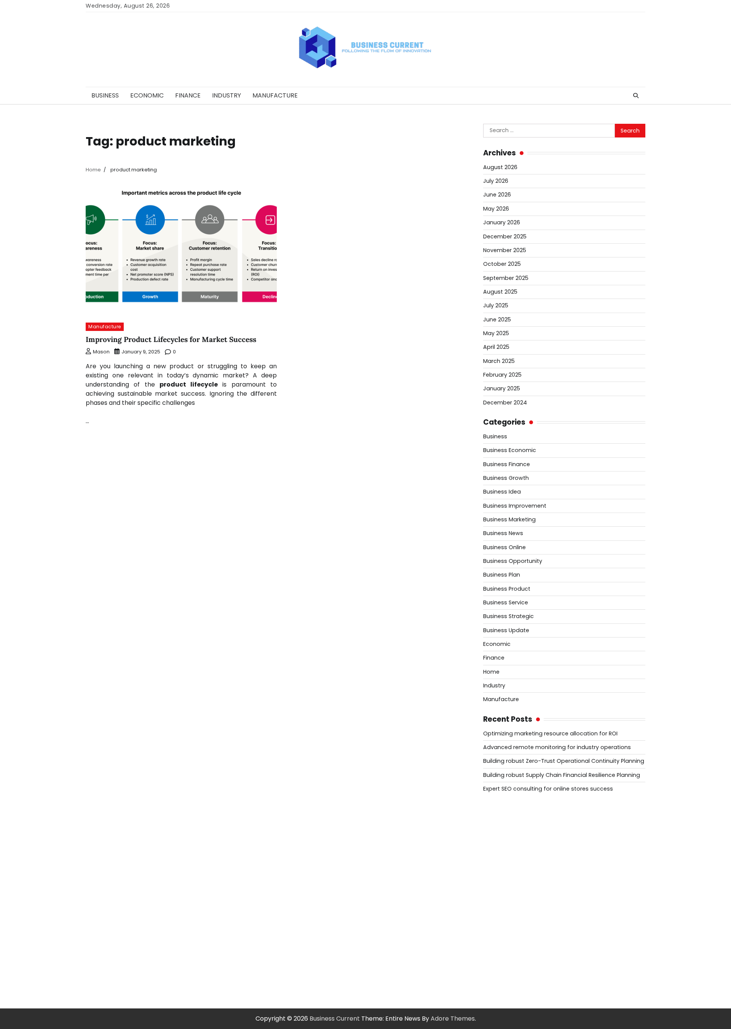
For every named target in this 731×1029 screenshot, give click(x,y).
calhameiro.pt (504, 927)
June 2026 (497, 194)
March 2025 (499, 361)
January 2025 (501, 388)
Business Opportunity (512, 561)
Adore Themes (453, 1018)
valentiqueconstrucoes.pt (521, 964)
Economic (147, 95)
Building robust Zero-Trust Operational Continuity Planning (563, 761)
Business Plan (501, 574)
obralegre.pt (502, 955)
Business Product (506, 589)
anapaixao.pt (502, 836)
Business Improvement (514, 506)
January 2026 (501, 222)
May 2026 (496, 209)
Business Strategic (508, 616)
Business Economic (509, 450)
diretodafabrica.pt (510, 900)
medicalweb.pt (505, 854)
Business (105, 95)
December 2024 (505, 402)
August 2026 (500, 167)
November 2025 (504, 250)
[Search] (636, 95)
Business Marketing (509, 519)
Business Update (506, 630)
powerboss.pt (504, 808)
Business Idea (502, 491)
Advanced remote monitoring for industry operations (557, 747)
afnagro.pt (499, 817)
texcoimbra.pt (504, 973)
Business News (503, 533)
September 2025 (505, 278)
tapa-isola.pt (502, 918)
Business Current (335, 1018)
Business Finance (506, 464)
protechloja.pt (504, 845)
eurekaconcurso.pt (511, 881)
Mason (101, 351)
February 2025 (502, 375)
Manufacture (275, 95)
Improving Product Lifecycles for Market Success (171, 339)
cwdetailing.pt (504, 945)
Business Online (504, 547)
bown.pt (495, 891)
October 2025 (502, 264)
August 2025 (500, 292)
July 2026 (495, 181)
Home (491, 672)
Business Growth (506, 478)
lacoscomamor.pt (510, 872)
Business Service (505, 602)
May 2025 (496, 333)
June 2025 (497, 319)
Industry (226, 95)
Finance (188, 95)
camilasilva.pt (503, 827)
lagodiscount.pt (506, 863)
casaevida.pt (502, 936)
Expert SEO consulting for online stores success (548, 789)
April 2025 (496, 347)
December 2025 (505, 236)
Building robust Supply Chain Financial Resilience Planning (561, 775)
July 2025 (495, 305)
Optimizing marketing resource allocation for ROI (550, 733)
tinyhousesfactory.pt (514, 909)
